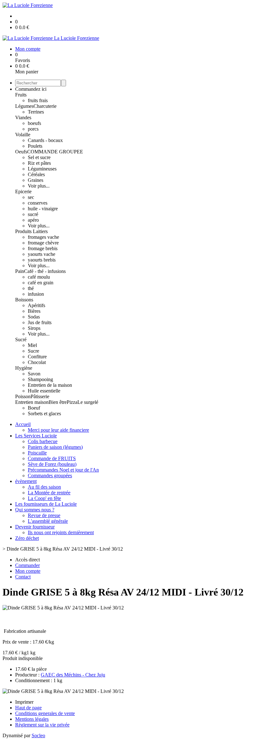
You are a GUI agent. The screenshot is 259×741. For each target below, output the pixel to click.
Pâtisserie (40, 396)
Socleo (38, 735)
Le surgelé (87, 402)
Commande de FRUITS (52, 458)
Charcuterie (45, 106)
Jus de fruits (39, 322)
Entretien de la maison (50, 385)
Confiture (37, 356)
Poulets (35, 146)
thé (31, 288)
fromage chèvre (43, 242)
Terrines (36, 111)
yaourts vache (41, 254)
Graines (35, 180)
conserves (37, 203)
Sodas (34, 316)
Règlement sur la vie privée (42, 724)
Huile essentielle (44, 390)
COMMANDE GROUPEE (55, 151)
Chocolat (37, 362)
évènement (26, 481)
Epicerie (23, 191)
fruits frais (38, 100)
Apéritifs (36, 305)
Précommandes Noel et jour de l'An (63, 469)
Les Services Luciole (36, 435)
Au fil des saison (44, 487)
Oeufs (21, 151)
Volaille (22, 134)
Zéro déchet (27, 538)
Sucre (33, 351)
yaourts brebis (42, 259)
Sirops (34, 328)
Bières (34, 311)
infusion (36, 294)
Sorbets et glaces (44, 413)
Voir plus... (39, 185)
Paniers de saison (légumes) (55, 447)
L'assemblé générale (48, 521)
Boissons (24, 299)
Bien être (58, 402)
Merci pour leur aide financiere (58, 430)
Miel (32, 345)
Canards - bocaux (45, 140)
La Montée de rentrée (49, 492)
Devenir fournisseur (35, 526)
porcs (33, 129)
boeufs (34, 123)
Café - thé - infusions (45, 271)
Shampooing (40, 379)
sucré (33, 214)
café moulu (39, 277)
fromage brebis (42, 248)
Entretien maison (32, 402)
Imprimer (24, 702)
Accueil (23, 424)
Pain (19, 271)
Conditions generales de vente (45, 713)
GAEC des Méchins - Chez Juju (73, 674)
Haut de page (28, 707)
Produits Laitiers (31, 231)
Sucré (21, 339)
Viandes (23, 117)
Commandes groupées (50, 475)
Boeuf (34, 408)
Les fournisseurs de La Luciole (46, 504)
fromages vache (43, 237)
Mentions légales (32, 719)
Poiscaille (37, 452)
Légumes (24, 106)
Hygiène (23, 368)
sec (31, 197)
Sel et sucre (39, 157)
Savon (34, 373)
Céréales (36, 174)
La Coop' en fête (44, 498)
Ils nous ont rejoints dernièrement (61, 532)
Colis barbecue (42, 441)
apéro (33, 220)
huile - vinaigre (43, 208)
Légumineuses (42, 168)
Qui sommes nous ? (34, 509)
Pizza (72, 402)
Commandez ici (30, 89)
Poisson (23, 396)
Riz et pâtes (39, 163)
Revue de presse (44, 515)
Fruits (21, 94)
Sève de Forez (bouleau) (52, 464)
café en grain (40, 282)
